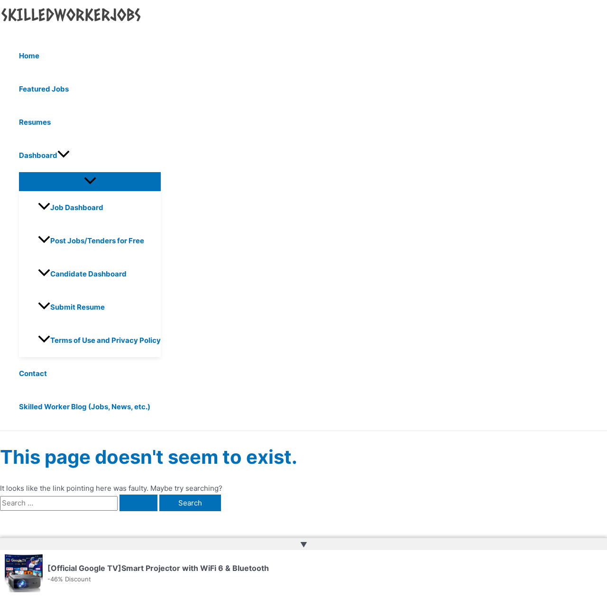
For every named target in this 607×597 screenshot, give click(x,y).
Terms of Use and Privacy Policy (105, 340)
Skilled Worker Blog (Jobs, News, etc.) (84, 406)
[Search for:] (79, 502)
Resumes (35, 122)
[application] (63, 155)
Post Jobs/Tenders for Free (97, 240)
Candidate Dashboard (88, 273)
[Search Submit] (138, 503)
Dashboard (38, 155)
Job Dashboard (76, 207)
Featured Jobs (44, 88)
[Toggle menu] (90, 181)
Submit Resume (77, 307)
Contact (33, 373)
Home (29, 55)
